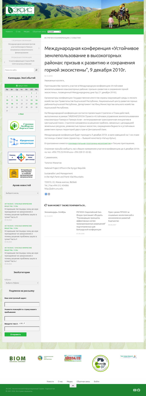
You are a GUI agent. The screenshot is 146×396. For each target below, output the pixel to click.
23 (36, 104)
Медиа (26, 31)
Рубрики (8, 280)
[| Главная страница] (20, 10)
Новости (9, 31)
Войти (96, 381)
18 (12, 104)
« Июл (21, 114)
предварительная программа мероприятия (89, 143)
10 (7, 100)
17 (7, 104)
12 (17, 100)
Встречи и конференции (57, 38)
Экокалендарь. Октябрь (55, 212)
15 (31, 100)
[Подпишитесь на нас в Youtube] (134, 390)
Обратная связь (39, 31)
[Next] (48, 359)
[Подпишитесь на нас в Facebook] (138, 390)
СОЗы (16, 206)
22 (31, 104)
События (76, 38)
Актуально (9, 204)
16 (36, 100)
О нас (18, 31)
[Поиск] (36, 70)
